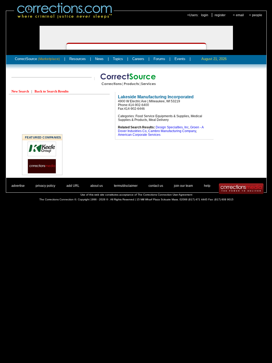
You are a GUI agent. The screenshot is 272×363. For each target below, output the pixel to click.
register (220, 15)
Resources (77, 59)
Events (180, 59)
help (207, 186)
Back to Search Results (52, 91)
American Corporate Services (139, 135)
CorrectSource (37, 59)
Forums (159, 59)
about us (96, 186)
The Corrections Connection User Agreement (165, 194)
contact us (155, 186)
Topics (118, 59)
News (99, 59)
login (204, 15)
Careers (138, 59)
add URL (72, 186)
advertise (18, 186)
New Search (20, 91)
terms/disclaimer (126, 186)
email (240, 15)
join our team (183, 186)
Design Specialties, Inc (172, 127)
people (257, 15)
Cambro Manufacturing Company (172, 131)
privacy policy (45, 186)
